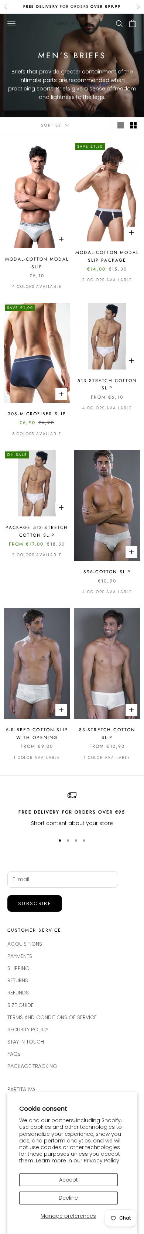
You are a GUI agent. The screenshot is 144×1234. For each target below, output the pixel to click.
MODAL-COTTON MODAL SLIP (37, 263)
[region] (72, 809)
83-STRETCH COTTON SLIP (107, 733)
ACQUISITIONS (24, 944)
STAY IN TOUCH (25, 1041)
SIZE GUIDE (20, 1005)
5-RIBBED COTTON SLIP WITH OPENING (37, 733)
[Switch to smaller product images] (133, 125)
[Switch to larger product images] (120, 125)
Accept (68, 1179)
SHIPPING (18, 968)
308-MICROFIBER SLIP (37, 413)
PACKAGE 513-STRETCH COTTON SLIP (37, 531)
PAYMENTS (19, 956)
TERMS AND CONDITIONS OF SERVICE (52, 1017)
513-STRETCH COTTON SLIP (107, 384)
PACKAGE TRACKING (32, 1066)
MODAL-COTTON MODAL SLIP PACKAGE (107, 256)
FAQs (14, 1054)
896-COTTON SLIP (107, 571)
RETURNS (17, 980)
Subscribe (34, 903)
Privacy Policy (101, 1160)
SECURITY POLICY (27, 1029)
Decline (68, 1198)
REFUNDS (18, 992)
